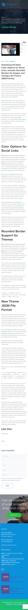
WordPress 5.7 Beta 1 (6, 100)
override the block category (19, 119)
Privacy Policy (7, 607)
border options (12, 132)
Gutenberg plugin (15, 84)
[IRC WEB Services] (9, 4)
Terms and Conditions (18, 607)
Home (3, 17)
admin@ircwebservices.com (8, 545)
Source (3, 441)
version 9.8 (19, 278)
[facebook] (2, 569)
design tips (12, 61)
